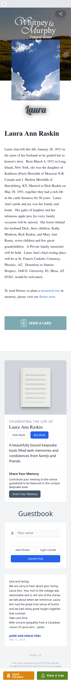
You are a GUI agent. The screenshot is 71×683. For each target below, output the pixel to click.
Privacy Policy (25, 666)
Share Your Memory (24, 494)
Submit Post (35, 558)
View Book (18, 435)
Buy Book (39, 435)
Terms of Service (46, 666)
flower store (47, 296)
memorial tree (50, 290)
